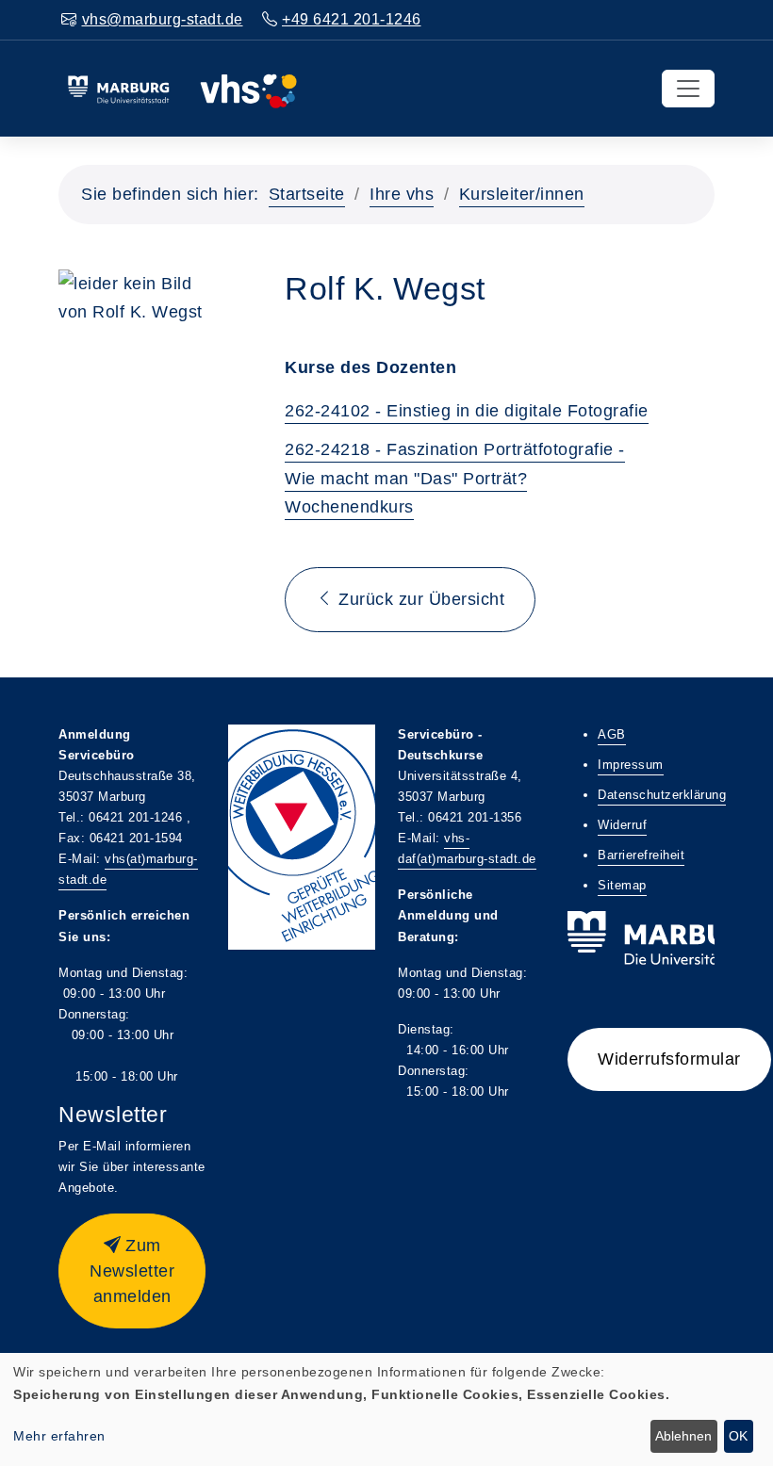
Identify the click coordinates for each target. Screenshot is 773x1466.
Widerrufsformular (669, 1059)
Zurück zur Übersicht (419, 599)
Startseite (307, 194)
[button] (132, 1271)
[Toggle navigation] (688, 88)
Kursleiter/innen (521, 194)
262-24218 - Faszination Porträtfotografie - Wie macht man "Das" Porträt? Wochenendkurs (455, 478)
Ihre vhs (402, 194)
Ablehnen (683, 1435)
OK (738, 1435)
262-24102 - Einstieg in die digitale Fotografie (467, 410)
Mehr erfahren (59, 1435)
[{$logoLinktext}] (181, 87)
